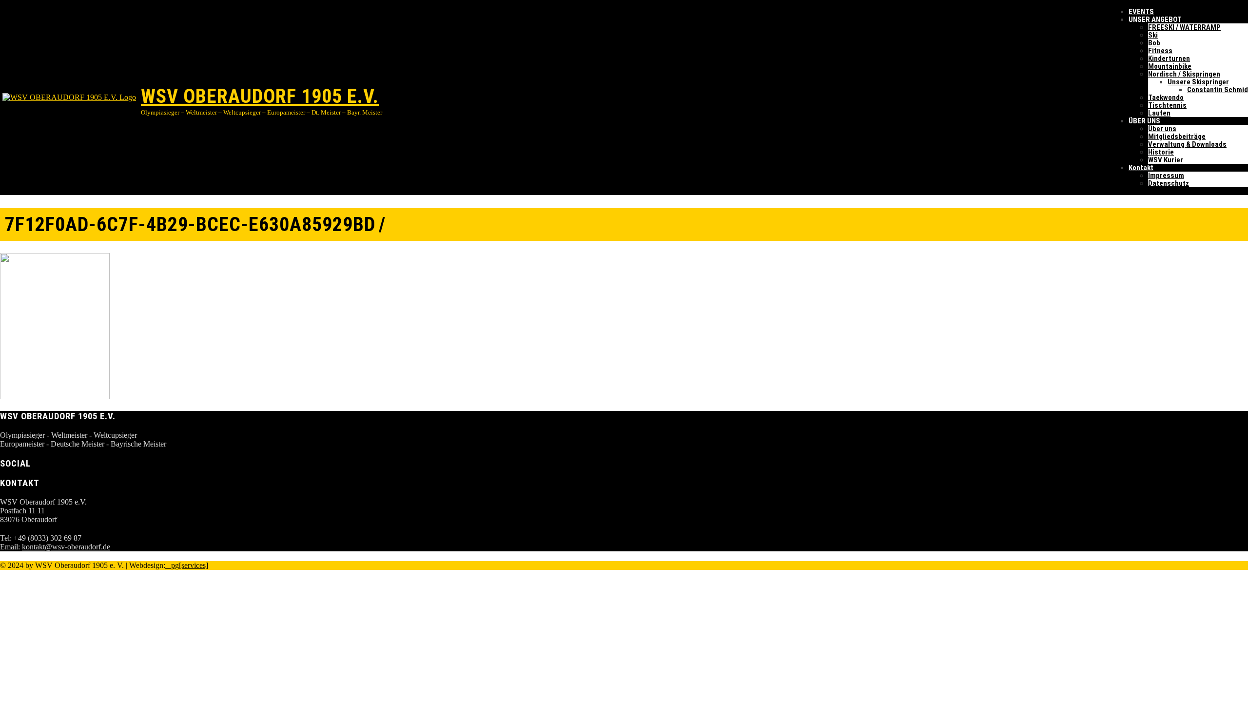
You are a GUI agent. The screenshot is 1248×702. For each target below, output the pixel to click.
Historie (1161, 152)
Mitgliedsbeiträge (1177, 136)
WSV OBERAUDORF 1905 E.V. (260, 96)
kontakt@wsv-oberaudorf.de (66, 547)
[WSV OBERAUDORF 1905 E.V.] (70, 97)
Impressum (1166, 175)
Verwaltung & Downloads (1187, 144)
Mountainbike (1169, 66)
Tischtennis (1167, 105)
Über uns (1162, 128)
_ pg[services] (186, 565)
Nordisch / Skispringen (1184, 74)
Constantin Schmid (1217, 89)
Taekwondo (1166, 97)
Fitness (1160, 50)
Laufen (1159, 113)
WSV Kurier (1165, 160)
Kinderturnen (1169, 58)
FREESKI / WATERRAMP (1184, 27)
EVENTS (1141, 11)
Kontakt (1141, 167)
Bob (1154, 43)
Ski (1153, 35)
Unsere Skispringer (1198, 82)
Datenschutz (1168, 183)
